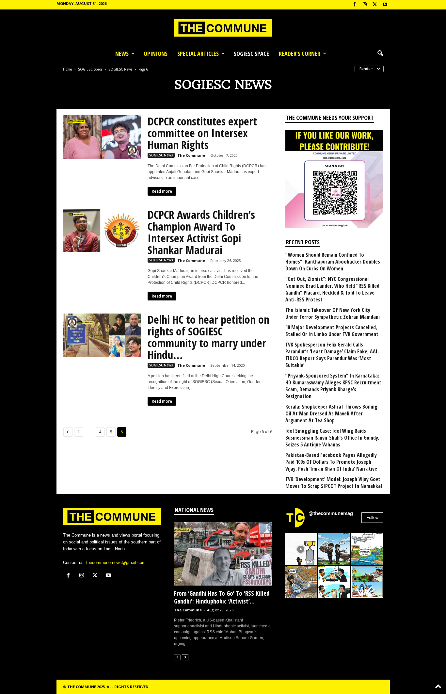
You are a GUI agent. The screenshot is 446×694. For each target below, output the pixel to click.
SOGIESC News (120, 69)
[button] (380, 53)
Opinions (155, 53)
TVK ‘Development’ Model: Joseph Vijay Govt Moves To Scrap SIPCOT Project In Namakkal (333, 483)
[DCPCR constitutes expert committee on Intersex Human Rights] (102, 137)
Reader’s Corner (299, 53)
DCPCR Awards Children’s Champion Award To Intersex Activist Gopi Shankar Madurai (201, 232)
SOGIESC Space (251, 53)
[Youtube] (385, 4)
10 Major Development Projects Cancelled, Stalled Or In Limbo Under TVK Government (331, 331)
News (122, 53)
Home (67, 69)
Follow (372, 517)
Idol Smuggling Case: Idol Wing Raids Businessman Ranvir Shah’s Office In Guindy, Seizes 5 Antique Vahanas (332, 438)
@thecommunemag (331, 513)
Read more (162, 191)
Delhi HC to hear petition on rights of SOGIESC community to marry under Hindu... (208, 337)
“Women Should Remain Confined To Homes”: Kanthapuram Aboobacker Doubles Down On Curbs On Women (332, 261)
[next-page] (185, 657)
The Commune (191, 155)
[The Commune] (223, 28)
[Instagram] (365, 4)
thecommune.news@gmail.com (116, 562)
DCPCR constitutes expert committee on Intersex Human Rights (202, 133)
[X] (375, 4)
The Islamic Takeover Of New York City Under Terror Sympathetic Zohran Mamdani (332, 313)
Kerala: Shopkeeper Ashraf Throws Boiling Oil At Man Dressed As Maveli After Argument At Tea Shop (331, 413)
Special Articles (198, 53)
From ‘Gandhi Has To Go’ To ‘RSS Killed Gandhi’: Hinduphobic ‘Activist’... (222, 597)
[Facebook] (354, 4)
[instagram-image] (301, 549)
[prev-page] (177, 657)
